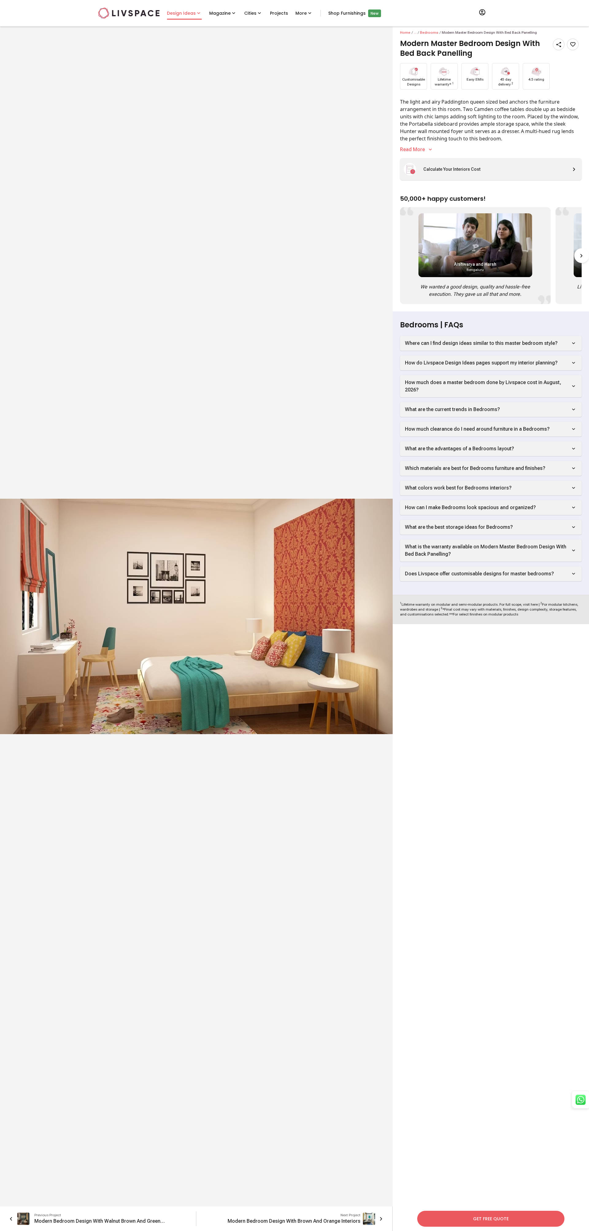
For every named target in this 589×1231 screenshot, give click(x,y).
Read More (412, 149)
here (534, 604)
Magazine (220, 13)
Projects (279, 13)
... (415, 32)
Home (405, 32)
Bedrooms (429, 32)
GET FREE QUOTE (491, 1219)
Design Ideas (181, 13)
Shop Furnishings (347, 13)
